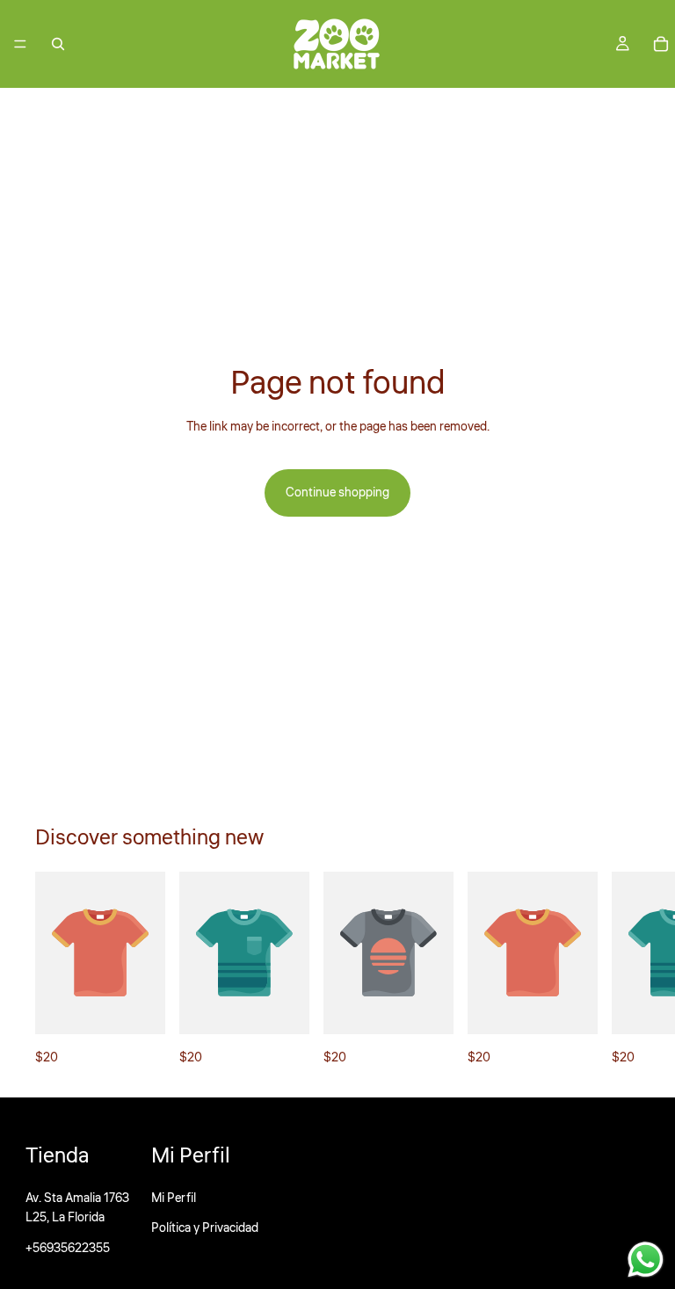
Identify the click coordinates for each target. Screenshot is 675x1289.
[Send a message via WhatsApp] (645, 1259)
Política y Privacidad (204, 1228)
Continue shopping (337, 493)
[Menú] (20, 44)
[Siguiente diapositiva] (620, 970)
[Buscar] (58, 44)
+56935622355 (67, 1248)
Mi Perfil (173, 1198)
